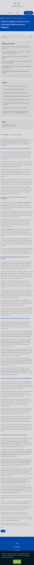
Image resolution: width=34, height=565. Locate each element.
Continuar (17, 561)
